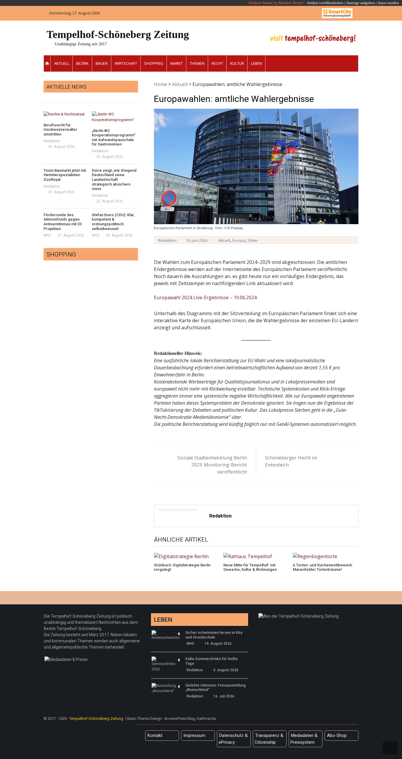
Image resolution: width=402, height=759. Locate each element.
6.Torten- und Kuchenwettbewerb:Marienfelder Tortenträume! (323, 567)
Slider (253, 240)
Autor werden (388, 3)
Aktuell (61, 63)
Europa (238, 240)
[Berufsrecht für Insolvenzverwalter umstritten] (67, 114)
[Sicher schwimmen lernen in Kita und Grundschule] (165, 635)
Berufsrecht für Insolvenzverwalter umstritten (60, 129)
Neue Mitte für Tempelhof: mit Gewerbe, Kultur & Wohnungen (250, 567)
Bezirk (82, 63)
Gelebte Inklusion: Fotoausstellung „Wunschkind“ (215, 687)
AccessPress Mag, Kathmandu (190, 718)
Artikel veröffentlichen (325, 3)
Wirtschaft (126, 63)
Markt (176, 63)
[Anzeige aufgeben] (377, 3)
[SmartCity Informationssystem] (337, 13)
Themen (197, 63)
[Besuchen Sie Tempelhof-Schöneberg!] (313, 39)
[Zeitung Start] (47, 63)
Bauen (102, 63)
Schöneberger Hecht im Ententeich (291, 461)
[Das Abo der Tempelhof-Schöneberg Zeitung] (298, 616)
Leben (256, 63)
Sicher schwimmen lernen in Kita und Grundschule (213, 634)
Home (160, 84)
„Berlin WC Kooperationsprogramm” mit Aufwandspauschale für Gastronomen (113, 137)
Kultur (237, 63)
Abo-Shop (337, 735)
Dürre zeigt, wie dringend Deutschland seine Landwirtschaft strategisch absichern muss (114, 179)
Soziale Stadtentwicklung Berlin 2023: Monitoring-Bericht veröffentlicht (212, 464)
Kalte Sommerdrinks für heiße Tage (211, 661)
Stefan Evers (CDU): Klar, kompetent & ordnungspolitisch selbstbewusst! (113, 222)
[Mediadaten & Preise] (66, 659)
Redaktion (167, 240)
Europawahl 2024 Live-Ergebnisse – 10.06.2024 (205, 297)
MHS (47, 235)
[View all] (136, 96)
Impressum (194, 735)
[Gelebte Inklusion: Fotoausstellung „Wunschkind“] (165, 688)
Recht (217, 63)
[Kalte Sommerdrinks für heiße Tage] (165, 664)
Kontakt (154, 735)
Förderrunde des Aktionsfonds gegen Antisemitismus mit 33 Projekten (63, 222)
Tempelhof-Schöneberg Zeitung (117, 34)
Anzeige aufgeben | (361, 3)
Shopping (153, 63)
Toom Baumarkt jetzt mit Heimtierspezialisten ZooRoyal (65, 175)
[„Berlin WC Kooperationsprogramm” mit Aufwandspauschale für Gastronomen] (115, 117)
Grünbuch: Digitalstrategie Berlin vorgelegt (182, 567)
